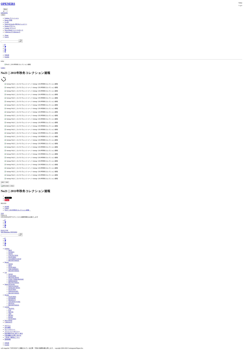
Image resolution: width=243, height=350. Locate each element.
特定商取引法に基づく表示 (14, 333)
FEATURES (12, 257)
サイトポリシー (10, 329)
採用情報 (8, 339)
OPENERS (8, 3)
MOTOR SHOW (13, 277)
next (7, 182)
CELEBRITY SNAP (14, 259)
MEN (10, 250)
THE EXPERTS (13, 269)
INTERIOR (12, 298)
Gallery (3, 68)
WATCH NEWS (13, 286)
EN (7, 11)
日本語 (7, 55)
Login (240, 5)
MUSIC (10, 315)
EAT (9, 310)
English (7, 57)
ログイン (8, 325)
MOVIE (10, 312)
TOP (2, 213)
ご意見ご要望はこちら (12, 337)
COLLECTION (13, 255)
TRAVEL (11, 308)
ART (9, 313)
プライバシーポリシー (12, 331)
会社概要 (8, 327)
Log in (7, 37)
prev (3, 182)
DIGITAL (11, 303)
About (6, 35)
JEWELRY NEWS (14, 288)
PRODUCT (12, 300)
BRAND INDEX (13, 260)
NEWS (10, 254)
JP (3, 11)
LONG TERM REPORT (16, 279)
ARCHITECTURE (14, 302)
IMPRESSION (12, 281)
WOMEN (11, 252)
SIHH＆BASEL (13, 291)
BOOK (10, 317)
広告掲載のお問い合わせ (13, 335)
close (12, 186)
